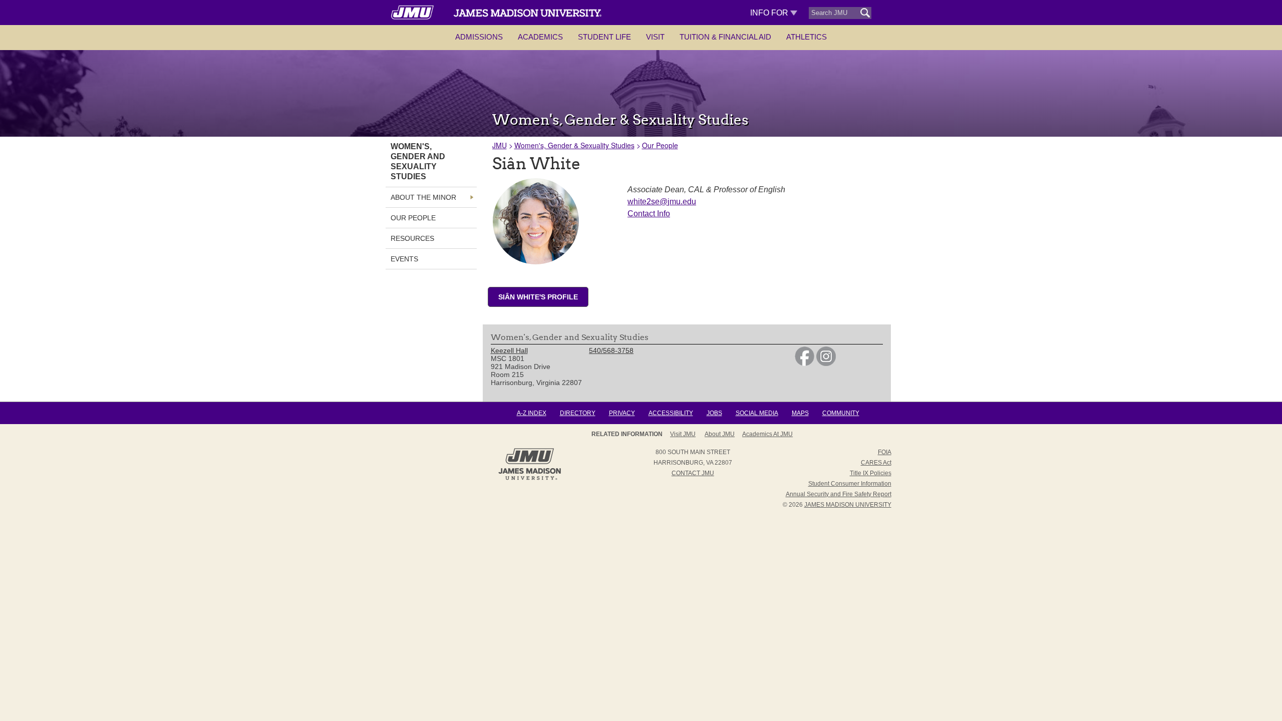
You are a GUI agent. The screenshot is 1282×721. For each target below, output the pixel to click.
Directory (577, 413)
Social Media (757, 413)
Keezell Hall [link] (509, 350)
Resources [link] (412, 238)
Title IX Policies (870, 473)
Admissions (479, 37)
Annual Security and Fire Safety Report (838, 494)
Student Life (604, 37)
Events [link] (404, 259)
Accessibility (671, 413)
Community (840, 413)
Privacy (622, 413)
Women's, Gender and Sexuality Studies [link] (418, 161)
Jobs (714, 413)
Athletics (806, 37)
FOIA (884, 452)
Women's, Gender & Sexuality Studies (574, 145)
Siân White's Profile (538, 297)
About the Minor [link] (423, 197)
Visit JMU (683, 434)
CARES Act (876, 462)
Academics (540, 37)
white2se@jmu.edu (661, 201)
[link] (804, 363)
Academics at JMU (767, 434)
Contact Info (648, 213)
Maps (800, 413)
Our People (660, 145)
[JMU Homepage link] (529, 478)
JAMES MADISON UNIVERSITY (847, 504)
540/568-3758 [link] (611, 350)
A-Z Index (531, 413)
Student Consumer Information (849, 483)
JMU (499, 145)
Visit (655, 37)
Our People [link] (413, 218)
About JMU (720, 434)
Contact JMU (693, 473)
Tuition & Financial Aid (725, 37)
